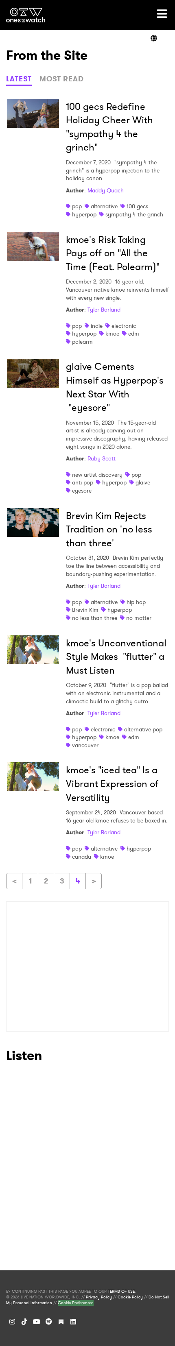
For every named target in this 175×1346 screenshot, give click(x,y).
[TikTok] (24, 1321)
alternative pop (143, 729)
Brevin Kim (85, 610)
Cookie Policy (130, 1297)
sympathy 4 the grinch (134, 214)
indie (97, 326)
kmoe (112, 333)
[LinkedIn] (73, 1321)
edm (133, 333)
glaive (143, 482)
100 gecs (137, 206)
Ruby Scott (102, 458)
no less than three (94, 618)
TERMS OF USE (121, 1291)
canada (81, 857)
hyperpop (84, 214)
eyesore (82, 490)
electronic (124, 326)
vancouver (85, 745)
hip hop (136, 602)
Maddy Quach (106, 190)
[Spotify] (49, 1321)
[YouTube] (37, 1321)
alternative (104, 206)
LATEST (19, 79)
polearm (82, 342)
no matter (138, 618)
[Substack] (61, 1321)
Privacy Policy (99, 1297)
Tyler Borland (104, 309)
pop (77, 206)
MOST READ (61, 79)
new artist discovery (97, 475)
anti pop (82, 482)
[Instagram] (12, 1321)
